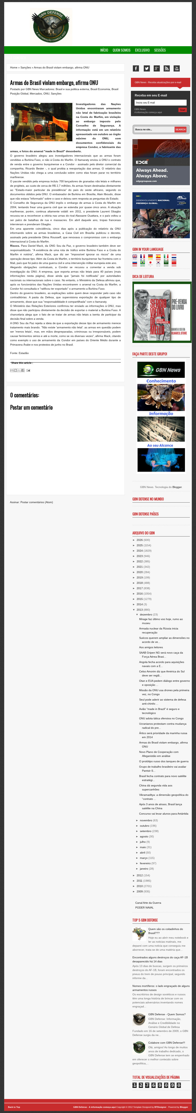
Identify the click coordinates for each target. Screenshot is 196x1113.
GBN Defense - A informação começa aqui (94, 1107)
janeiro (144, 868)
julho (143, 841)
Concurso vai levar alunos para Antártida (163, 813)
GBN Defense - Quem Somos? (167, 1014)
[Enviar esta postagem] (27, 370)
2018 (140, 582)
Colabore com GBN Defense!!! (166, 1042)
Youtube (177, 68)
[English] (136, 258)
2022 (140, 561)
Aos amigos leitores (151, 647)
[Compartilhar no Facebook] (23, 370)
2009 (140, 891)
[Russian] (136, 264)
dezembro (146, 614)
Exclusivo (142, 50)
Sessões (160, 50)
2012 (140, 875)
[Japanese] (151, 264)
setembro (146, 831)
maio (143, 847)
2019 (140, 577)
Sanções (25, 67)
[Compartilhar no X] (19, 370)
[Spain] (159, 258)
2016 (140, 593)
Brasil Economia (100, 89)
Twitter (147, 68)
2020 (140, 572)
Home (13, 67)
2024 (140, 550)
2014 (140, 604)
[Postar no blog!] (15, 370)
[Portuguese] (143, 264)
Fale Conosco (16, 57)
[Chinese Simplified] (175, 264)
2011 (140, 880)
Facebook (136, 68)
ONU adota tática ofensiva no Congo (161, 718)
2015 (140, 598)
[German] (151, 258)
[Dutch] (175, 258)
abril (143, 852)
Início (104, 50)
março (144, 857)
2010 (140, 886)
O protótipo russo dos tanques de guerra (164, 761)
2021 (140, 566)
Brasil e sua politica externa (72, 89)
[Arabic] (167, 264)
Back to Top (14, 1107)
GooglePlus (157, 68)
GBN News (33, 89)
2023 (140, 556)
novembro (146, 820)
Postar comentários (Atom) (36, 502)
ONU (46, 93)
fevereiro (145, 863)
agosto (144, 836)
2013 (140, 609)
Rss (167, 68)
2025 (140, 545)
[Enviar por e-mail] (12, 370)
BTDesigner (160, 1107)
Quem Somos (122, 50)
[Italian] (167, 258)
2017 (140, 588)
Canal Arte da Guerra (148, 902)
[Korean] (159, 264)
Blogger (177, 487)
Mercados (36, 93)
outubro (145, 825)
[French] (143, 258)
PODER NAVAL (144, 907)
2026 (140, 539)
